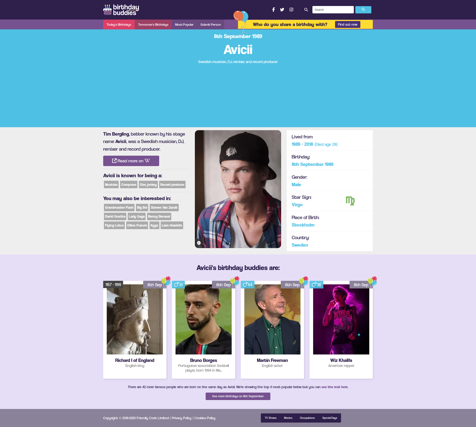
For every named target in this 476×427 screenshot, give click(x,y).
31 (181, 284)
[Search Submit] (363, 10)
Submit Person (210, 24)
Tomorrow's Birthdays (153, 24)
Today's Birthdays (119, 24)
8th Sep (154, 284)
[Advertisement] (238, 96)
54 (250, 284)
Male (296, 184)
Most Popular (184, 24)
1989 (329, 164)
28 (334, 144)
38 (319, 284)
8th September (308, 164)
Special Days (329, 418)
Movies (288, 418)
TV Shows (270, 418)
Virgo (297, 204)
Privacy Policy (182, 418)
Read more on (130, 160)
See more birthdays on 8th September (238, 396)
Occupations (307, 418)
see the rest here (334, 387)
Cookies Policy (205, 418)
